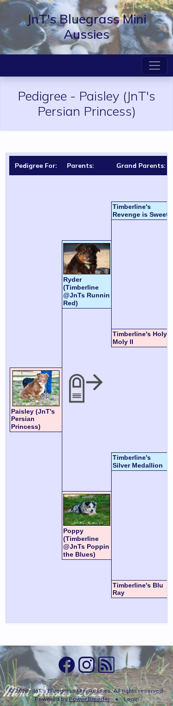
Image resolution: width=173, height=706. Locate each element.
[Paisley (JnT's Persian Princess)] (36, 388)
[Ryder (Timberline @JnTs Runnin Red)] (86, 259)
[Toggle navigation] (154, 65)
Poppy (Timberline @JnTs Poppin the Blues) (86, 542)
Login (131, 698)
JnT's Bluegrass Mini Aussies (86, 26)
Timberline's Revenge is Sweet (140, 210)
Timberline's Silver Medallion (138, 461)
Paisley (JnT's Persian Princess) (33, 419)
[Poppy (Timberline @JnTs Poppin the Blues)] (86, 509)
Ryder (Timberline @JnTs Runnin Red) (86, 291)
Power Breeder (89, 698)
